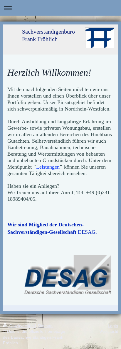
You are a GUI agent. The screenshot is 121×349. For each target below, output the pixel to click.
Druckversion (21, 325)
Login (113, 325)
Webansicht (108, 331)
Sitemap (45, 325)
